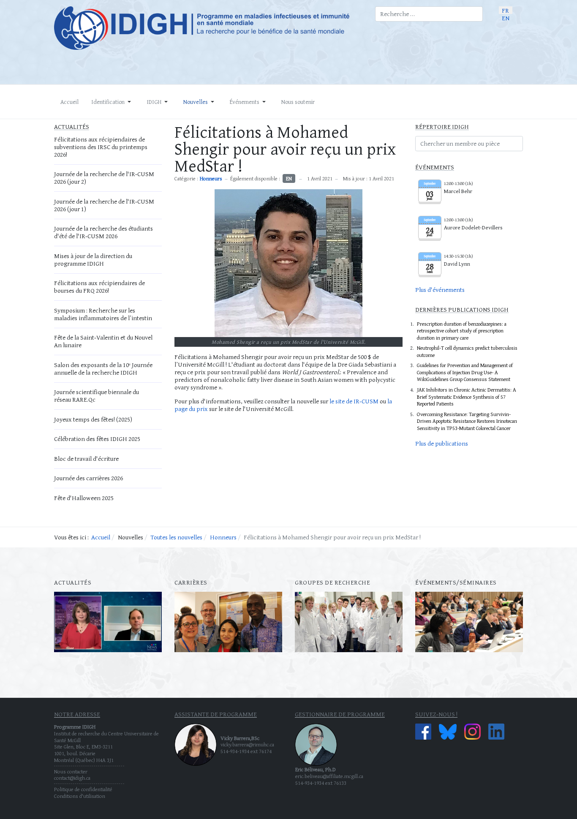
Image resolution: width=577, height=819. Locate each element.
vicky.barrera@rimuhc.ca (247, 744)
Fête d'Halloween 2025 (84, 497)
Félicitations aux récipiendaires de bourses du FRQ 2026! (99, 286)
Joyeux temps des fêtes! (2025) (93, 419)
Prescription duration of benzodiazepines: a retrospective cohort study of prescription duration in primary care (461, 331)
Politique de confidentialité (83, 789)
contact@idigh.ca (72, 778)
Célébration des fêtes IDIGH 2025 (97, 438)
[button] (112, 102)
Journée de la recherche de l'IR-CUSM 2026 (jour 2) (104, 177)
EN (505, 17)
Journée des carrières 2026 (88, 477)
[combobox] (429, 14)
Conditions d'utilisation (79, 796)
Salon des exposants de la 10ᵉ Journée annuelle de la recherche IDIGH (103, 368)
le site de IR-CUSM (353, 401)
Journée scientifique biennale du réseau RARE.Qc (96, 395)
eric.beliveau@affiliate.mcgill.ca (329, 776)
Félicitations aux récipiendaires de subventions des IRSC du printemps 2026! (100, 147)
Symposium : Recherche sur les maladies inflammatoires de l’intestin (103, 314)
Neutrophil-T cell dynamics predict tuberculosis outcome (467, 351)
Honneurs (211, 178)
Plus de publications (441, 443)
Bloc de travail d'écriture (86, 458)
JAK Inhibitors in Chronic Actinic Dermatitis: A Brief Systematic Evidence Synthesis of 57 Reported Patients (466, 397)
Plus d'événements (440, 289)
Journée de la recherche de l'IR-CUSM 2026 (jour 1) (104, 205)
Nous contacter (70, 771)
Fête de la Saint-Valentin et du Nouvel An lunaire (103, 341)
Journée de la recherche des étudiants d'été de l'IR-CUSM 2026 (103, 232)
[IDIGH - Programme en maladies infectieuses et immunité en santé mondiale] (208, 28)
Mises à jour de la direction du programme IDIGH (93, 259)
